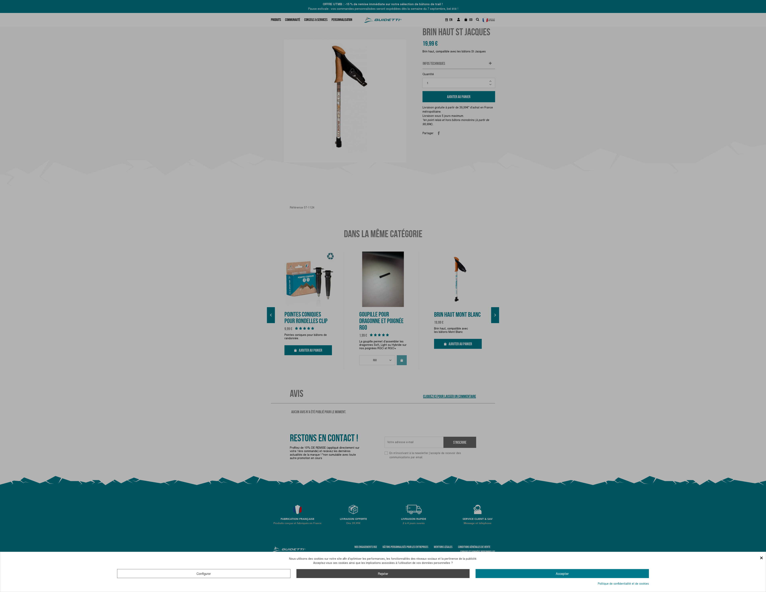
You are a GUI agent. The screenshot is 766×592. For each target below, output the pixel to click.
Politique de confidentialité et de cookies (623, 583)
